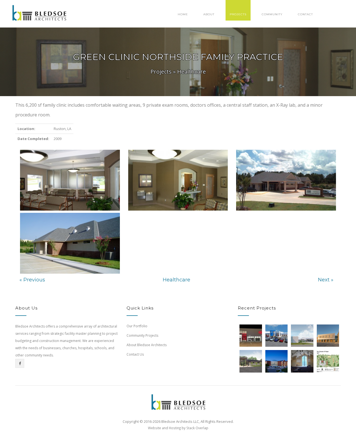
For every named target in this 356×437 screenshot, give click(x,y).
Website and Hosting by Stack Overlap (178, 428)
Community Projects (142, 335)
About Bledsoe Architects (147, 345)
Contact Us (135, 354)
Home (183, 14)
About (208, 14)
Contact (305, 14)
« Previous (32, 280)
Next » (325, 280)
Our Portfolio (137, 326)
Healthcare (191, 71)
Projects (238, 14)
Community (272, 14)
